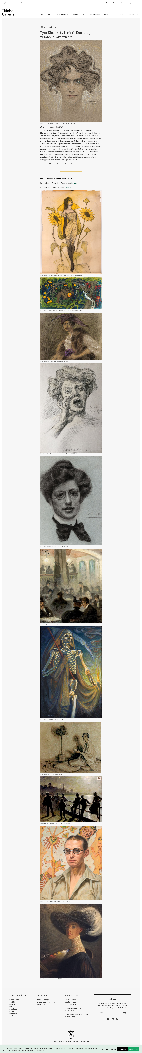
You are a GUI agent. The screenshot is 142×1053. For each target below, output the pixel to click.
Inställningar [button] (122, 1049)
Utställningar (62, 14)
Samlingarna (117, 14)
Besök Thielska (47, 14)
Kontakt (115, 3)
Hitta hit (107, 3)
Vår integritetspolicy (109, 1049)
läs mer (74, 183)
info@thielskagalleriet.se (73, 1008)
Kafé (85, 14)
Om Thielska (131, 14)
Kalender (76, 14)
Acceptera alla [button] (133, 1049)
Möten (105, 14)
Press (123, 3)
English (131, 3)
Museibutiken (95, 14)
